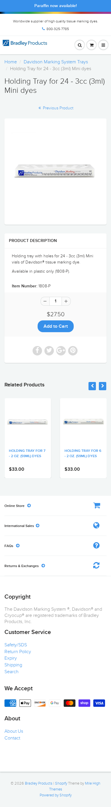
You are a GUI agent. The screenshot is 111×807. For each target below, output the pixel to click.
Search (11, 672)
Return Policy (17, 652)
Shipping (13, 665)
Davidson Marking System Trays (56, 62)
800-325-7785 (57, 29)
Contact (12, 738)
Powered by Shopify (56, 795)
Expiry (10, 658)
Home (10, 62)
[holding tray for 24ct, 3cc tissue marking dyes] (55, 170)
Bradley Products (38, 783)
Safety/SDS (15, 645)
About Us (13, 731)
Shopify (61, 783)
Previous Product (57, 108)
